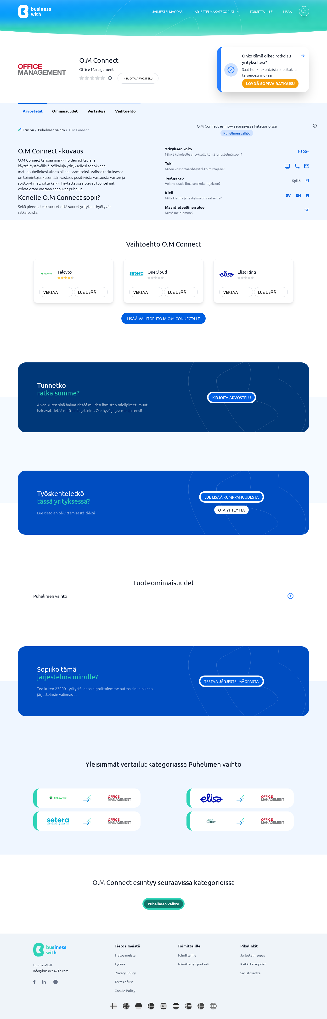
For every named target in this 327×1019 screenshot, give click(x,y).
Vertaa (50, 292)
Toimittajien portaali (193, 964)
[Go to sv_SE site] (200, 1006)
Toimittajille (187, 955)
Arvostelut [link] (33, 110)
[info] (110, 78)
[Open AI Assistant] (55, 982)
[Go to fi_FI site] (113, 1006)
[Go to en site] (213, 1006)
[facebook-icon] (34, 982)
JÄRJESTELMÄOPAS (167, 11)
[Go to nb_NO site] (188, 1006)
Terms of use (124, 982)
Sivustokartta (250, 973)
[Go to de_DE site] (138, 1006)
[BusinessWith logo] (34, 11)
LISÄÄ (287, 11)
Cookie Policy (125, 990)
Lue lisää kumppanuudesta (231, 497)
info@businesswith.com (50, 970)
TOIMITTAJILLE (261, 11)
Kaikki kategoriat (253, 964)
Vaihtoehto (125, 110)
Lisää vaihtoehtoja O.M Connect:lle (163, 318)
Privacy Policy (125, 973)
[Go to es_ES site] (163, 1006)
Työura (120, 964)
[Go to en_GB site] (126, 1006)
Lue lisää (87, 292)
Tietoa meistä (125, 955)
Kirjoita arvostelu (138, 78)
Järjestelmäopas (252, 955)
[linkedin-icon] (44, 982)
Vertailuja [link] (96, 110)
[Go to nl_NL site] (176, 1006)
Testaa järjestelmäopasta (231, 681)
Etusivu (28, 130)
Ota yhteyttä (231, 509)
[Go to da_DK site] (151, 1006)
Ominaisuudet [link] (65, 110)
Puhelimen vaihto (51, 130)
